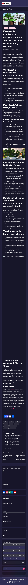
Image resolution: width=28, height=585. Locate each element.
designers (6, 423)
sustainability (13, 428)
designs (11, 423)
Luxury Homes (6, 519)
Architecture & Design (7, 503)
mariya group (6, 428)
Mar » (23, 562)
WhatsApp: (5, 484)
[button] (8, 448)
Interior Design (6, 513)
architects (11, 421)
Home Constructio (7, 508)
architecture (17, 421)
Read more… (14, 408)
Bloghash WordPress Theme (14, 582)
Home (3, 8)
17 (3, 555)
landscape (13, 389)
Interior (4, 511)
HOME (4, 535)
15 (19, 553)
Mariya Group (9, 433)
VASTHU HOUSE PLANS (8, 524)
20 (13, 555)
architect (6, 421)
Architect (5, 501)
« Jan (5, 562)
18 (7, 555)
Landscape (12, 28)
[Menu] (25, 3)
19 (10, 555)
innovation (16, 423)
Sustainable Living (7, 521)
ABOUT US (5, 533)
